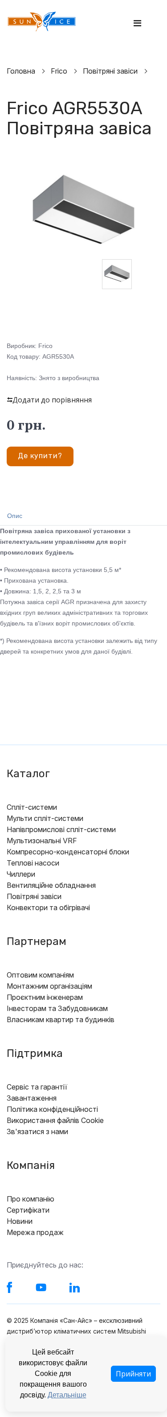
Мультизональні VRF (42, 840)
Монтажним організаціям (49, 986)
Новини (20, 1221)
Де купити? (40, 456)
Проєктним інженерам (45, 997)
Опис (14, 515)
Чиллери (21, 874)
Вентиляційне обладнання (51, 885)
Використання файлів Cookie (55, 1120)
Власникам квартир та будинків (60, 1019)
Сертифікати (28, 1210)
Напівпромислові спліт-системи (61, 829)
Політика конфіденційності (52, 1109)
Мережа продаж (35, 1232)
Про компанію (30, 1198)
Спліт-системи (32, 807)
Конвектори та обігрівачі (48, 907)
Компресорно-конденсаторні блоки (68, 851)
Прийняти (133, 1374)
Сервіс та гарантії (37, 1086)
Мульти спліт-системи (45, 818)
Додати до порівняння (52, 400)
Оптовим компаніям (40, 974)
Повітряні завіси (34, 896)
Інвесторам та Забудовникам (57, 1008)
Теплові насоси (33, 862)
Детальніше (67, 1395)
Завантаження (32, 1098)
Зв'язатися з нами (37, 1131)
